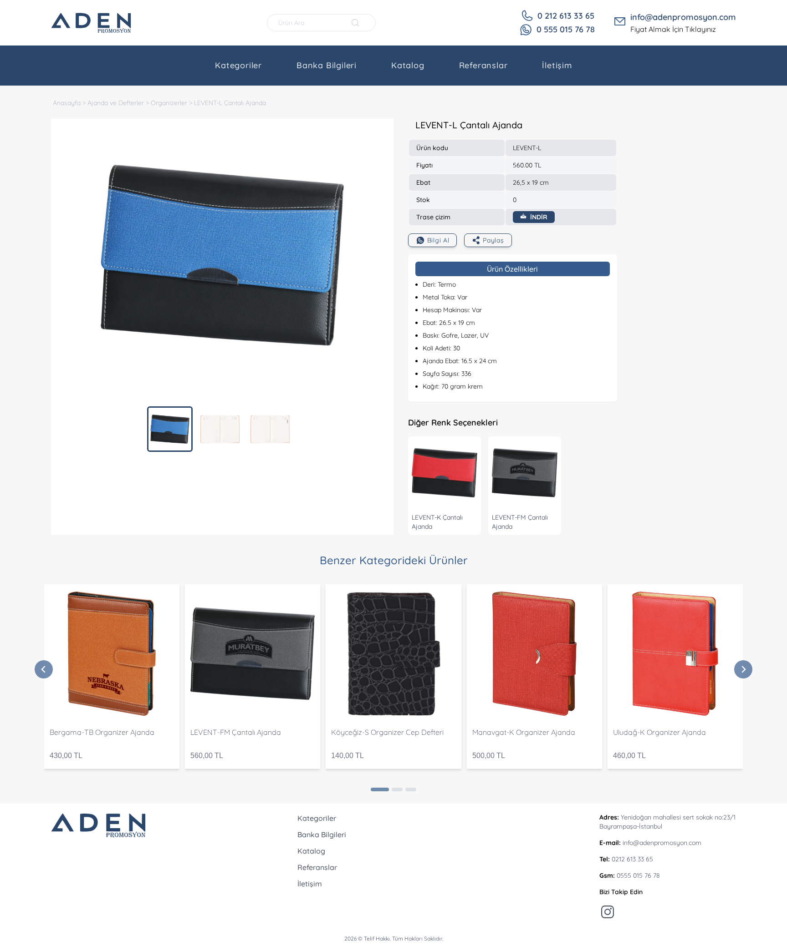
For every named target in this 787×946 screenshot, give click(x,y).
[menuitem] (170, 429)
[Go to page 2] (397, 789)
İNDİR (537, 217)
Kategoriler (238, 65)
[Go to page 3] (410, 789)
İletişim (557, 65)
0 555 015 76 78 (566, 29)
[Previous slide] (44, 669)
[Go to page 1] (380, 789)
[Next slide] (743, 669)
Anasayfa (67, 103)
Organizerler (169, 103)
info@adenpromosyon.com (683, 17)
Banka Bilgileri (326, 65)
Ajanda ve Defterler (115, 103)
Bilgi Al (438, 240)
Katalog (407, 65)
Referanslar (483, 65)
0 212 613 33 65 (565, 15)
